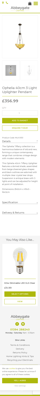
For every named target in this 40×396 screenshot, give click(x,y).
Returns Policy (20, 352)
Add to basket (20, 121)
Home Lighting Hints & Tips (20, 356)
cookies (12, 368)
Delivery (20, 349)
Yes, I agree (20, 381)
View (20, 301)
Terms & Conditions (20, 345)
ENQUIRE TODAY (20, 128)
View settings (20, 386)
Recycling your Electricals (20, 360)
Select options (20, 294)
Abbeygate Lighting (20, 8)
